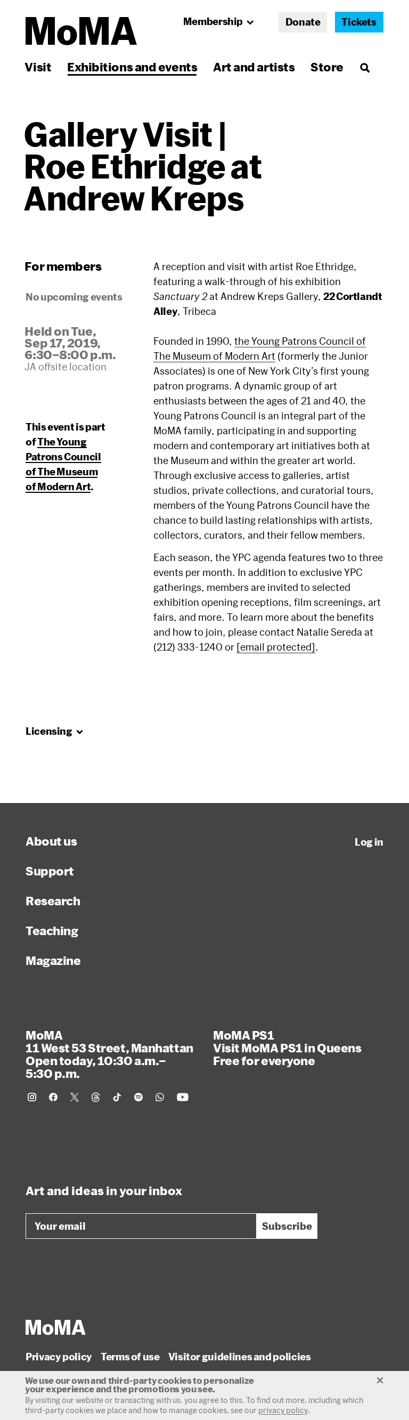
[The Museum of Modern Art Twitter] (74, 1097)
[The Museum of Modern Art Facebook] (53, 1097)
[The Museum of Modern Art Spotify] (138, 1097)
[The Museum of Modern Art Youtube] (182, 1097)
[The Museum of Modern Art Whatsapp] (159, 1097)
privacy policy (283, 1410)
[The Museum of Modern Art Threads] (96, 1097)
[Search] (364, 67)
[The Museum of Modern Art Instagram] (32, 1097)
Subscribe (287, 1226)
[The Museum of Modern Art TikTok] (117, 1097)
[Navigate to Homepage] (81, 31)
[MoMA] (55, 1327)
